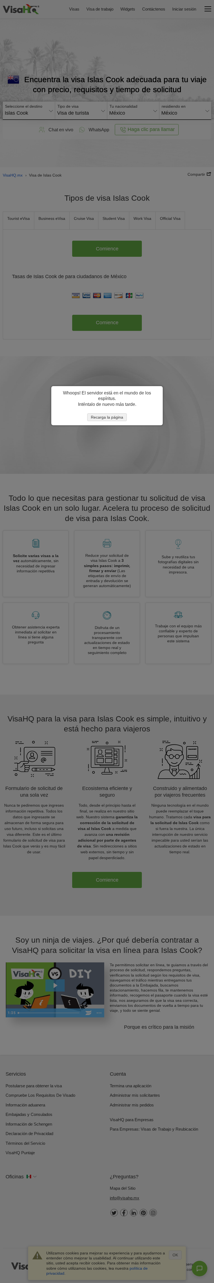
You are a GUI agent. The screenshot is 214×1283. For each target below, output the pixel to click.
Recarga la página (107, 417)
